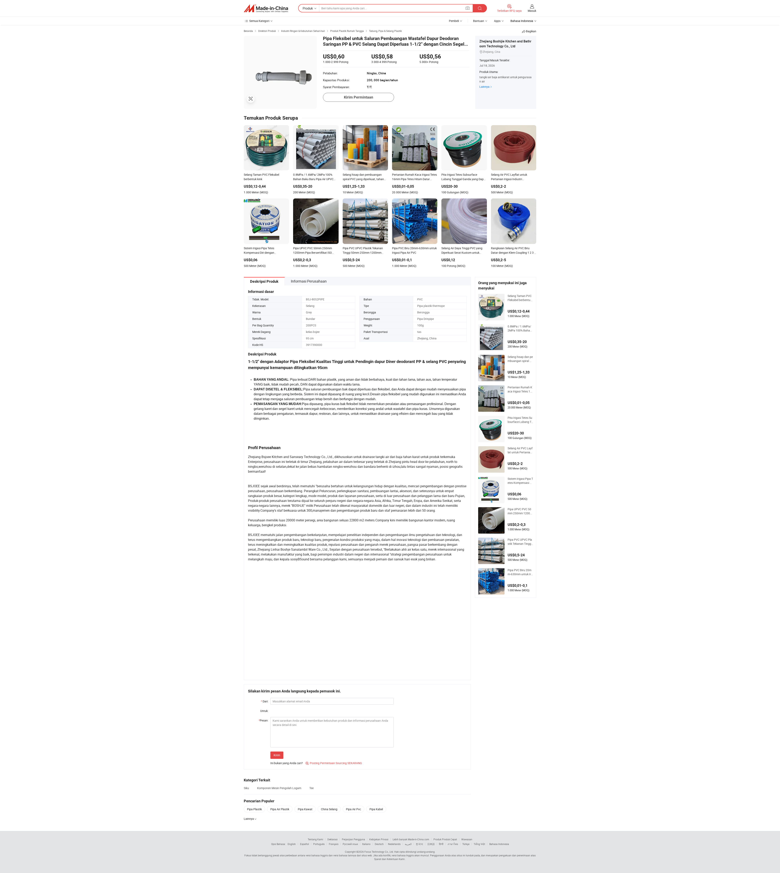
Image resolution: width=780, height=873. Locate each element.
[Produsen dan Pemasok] (266, 8)
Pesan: (263, 720)
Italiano (366, 844)
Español (304, 844)
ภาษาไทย (453, 844)
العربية (408, 844)
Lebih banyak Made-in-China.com (411, 839)
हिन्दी (441, 844)
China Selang (329, 809)
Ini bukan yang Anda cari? (286, 763)
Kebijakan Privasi (378, 839)
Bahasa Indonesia (499, 844)
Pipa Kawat (305, 809)
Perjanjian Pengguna (353, 839)
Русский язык (350, 844)
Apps (497, 21)
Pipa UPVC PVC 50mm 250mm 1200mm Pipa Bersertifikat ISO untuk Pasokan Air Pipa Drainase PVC (520, 511)
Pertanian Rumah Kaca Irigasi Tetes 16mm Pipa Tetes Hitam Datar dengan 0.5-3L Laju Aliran (520, 389)
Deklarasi (332, 839)
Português (319, 844)
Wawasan (466, 839)
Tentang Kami (315, 839)
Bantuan (478, 21)
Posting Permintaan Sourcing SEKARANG (334, 763)
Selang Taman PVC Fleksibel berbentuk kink (520, 298)
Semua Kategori (259, 21)
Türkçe (465, 844)
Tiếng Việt (479, 844)
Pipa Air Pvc (353, 809)
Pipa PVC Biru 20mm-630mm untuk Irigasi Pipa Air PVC (520, 572)
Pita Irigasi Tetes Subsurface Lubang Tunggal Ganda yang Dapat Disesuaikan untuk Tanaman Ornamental (520, 420)
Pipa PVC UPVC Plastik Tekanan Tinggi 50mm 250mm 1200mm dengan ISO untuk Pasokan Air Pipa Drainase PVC (520, 542)
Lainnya (484, 87)
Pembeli (454, 21)
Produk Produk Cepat (445, 839)
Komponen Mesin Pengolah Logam (279, 788)
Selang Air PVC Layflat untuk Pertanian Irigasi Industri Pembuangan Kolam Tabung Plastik (520, 450)
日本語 (431, 844)
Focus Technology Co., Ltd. (379, 851)
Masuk (532, 11)
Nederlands (394, 844)
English (292, 844)
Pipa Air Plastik (279, 809)
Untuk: (264, 711)
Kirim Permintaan (358, 97)
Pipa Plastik (254, 809)
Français (333, 844)
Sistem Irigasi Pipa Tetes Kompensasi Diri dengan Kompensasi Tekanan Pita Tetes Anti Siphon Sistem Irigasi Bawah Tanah (520, 481)
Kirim (277, 755)
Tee (311, 788)
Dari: (264, 701)
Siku (246, 788)
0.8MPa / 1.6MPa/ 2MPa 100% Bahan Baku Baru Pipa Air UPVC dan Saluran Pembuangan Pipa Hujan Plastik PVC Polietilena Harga (520, 328)
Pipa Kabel (376, 809)
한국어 (419, 844)
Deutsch (379, 844)
